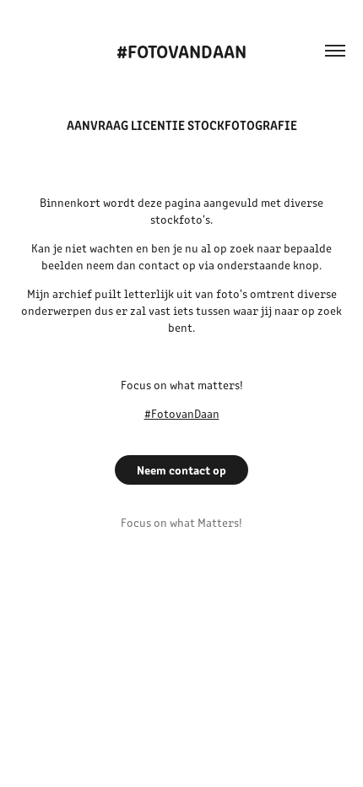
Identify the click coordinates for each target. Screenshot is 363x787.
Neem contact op (181, 469)
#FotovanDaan (181, 50)
